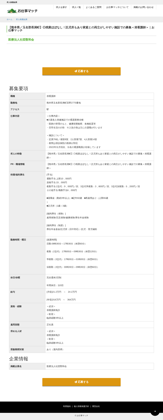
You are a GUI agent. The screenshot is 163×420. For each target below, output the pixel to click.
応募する (83, 71)
